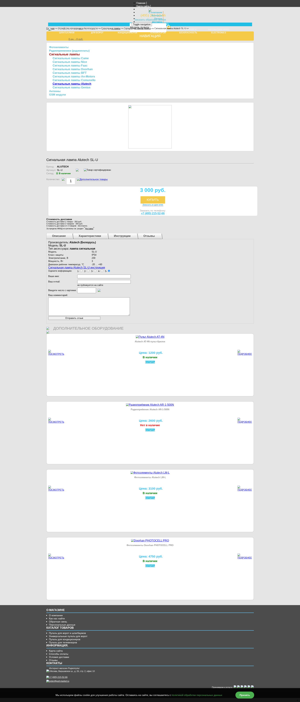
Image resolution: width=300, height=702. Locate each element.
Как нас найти (57, 618)
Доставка (157, 21)
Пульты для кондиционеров (64, 639)
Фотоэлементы (59, 47)
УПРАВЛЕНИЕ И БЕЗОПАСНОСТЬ (188, 31)
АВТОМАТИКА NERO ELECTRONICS (218, 31)
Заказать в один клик (153, 205)
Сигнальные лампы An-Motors (74, 76)
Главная (140, 3)
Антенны (55, 91)
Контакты (157, 15)
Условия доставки (59, 657)
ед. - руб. (76, 39)
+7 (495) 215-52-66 (153, 213)
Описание (59, 235)
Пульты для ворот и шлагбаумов (67, 633)
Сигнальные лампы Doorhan (73, 69)
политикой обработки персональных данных (197, 695)
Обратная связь (58, 621)
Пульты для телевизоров (63, 642)
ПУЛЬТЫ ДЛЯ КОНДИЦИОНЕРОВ (127, 31)
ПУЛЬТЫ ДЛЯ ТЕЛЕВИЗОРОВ (158, 31)
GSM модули (57, 94)
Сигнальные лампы (64, 54)
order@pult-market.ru (59, 681)
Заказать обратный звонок (150, 19)
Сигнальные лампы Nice (70, 61)
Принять (245, 695)
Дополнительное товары (94, 179)
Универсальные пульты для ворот (68, 636)
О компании (155, 12)
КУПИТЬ (153, 199)
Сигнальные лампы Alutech (72, 83)
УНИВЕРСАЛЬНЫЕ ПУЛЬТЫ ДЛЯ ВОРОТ (97, 31)
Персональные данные (62, 624)
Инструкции (122, 235)
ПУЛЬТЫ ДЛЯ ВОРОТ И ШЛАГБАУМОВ (67, 31)
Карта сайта (142, 6)
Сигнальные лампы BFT (70, 72)
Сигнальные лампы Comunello (74, 80)
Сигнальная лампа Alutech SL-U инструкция (76, 267)
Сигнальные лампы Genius (71, 87)
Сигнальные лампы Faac (70, 65)
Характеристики (90, 235)
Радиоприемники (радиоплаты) (69, 50)
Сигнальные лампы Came (71, 58)
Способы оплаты (58, 654)
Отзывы (149, 235)
